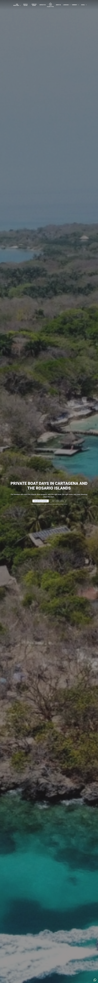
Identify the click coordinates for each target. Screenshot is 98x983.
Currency (74, 4)
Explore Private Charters (40, 501)
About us (58, 4)
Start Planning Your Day (58, 501)
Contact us (42, 4)
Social (83, 4)
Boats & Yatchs (25, 5)
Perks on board (34, 5)
